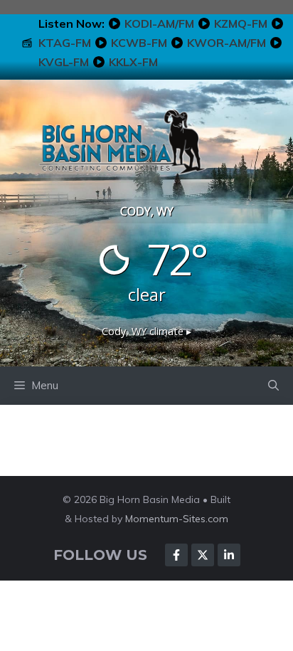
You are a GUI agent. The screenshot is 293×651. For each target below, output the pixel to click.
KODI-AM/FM (159, 23)
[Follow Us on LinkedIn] (229, 555)
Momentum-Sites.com (176, 518)
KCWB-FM (139, 43)
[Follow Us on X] (202, 555)
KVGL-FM (63, 62)
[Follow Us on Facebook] (176, 555)
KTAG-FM (64, 43)
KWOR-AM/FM (226, 43)
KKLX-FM (133, 62)
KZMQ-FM (240, 23)
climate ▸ (146, 331)
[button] (273, 385)
